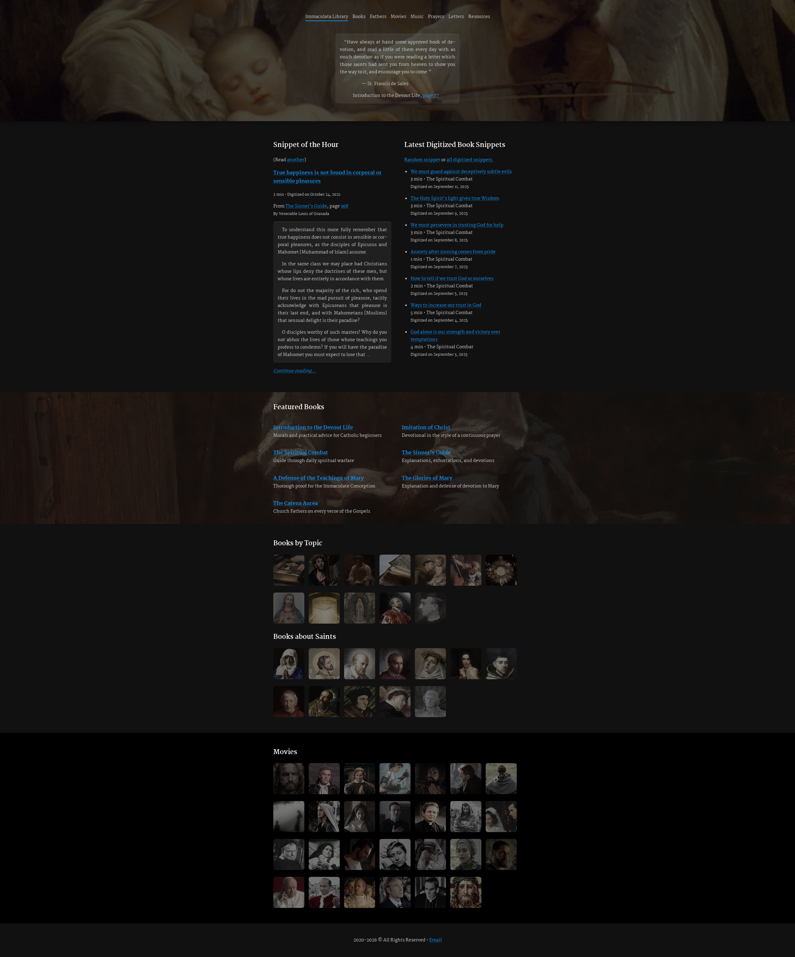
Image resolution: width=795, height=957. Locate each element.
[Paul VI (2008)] (324, 892)
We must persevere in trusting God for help (457, 225)
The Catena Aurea (295, 503)
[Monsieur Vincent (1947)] (288, 854)
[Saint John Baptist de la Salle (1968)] (395, 892)
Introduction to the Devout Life (313, 428)
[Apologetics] (465, 570)
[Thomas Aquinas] (395, 701)
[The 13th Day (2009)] (288, 816)
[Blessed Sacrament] (501, 570)
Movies (398, 17)
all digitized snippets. (470, 160)
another (295, 160)
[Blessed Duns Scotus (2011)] (501, 778)
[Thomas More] (359, 701)
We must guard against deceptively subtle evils (461, 172)
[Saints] (430, 570)
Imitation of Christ (426, 428)
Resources (479, 17)
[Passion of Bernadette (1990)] (465, 854)
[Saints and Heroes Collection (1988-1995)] (395, 778)
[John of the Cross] (501, 663)
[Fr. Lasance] (430, 608)
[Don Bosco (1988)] (430, 816)
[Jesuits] (395, 608)
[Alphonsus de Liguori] (395, 663)
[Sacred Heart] (288, 608)
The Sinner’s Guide (306, 206)
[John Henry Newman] (288, 701)
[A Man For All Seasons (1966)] (324, 778)
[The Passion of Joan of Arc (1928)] (395, 854)
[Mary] (288, 663)
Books (359, 17)
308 (344, 206)
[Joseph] (324, 663)
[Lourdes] (359, 608)
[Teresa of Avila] (465, 663)
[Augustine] (324, 701)
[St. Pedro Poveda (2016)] (395, 816)
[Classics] (288, 570)
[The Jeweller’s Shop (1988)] (501, 816)
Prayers (436, 17)
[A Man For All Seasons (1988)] (359, 778)
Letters (456, 17)
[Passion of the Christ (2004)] (288, 778)
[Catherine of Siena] (430, 663)
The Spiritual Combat (300, 453)
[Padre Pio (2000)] (501, 854)
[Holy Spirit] (324, 608)
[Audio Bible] (465, 892)
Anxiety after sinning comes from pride (453, 252)
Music (417, 17)
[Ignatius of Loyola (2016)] (430, 778)
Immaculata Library (326, 17)
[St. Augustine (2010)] (359, 854)
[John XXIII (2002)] (288, 892)
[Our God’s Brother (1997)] (465, 778)
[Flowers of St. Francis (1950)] (465, 816)
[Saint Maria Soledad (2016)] (359, 816)
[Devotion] (324, 570)
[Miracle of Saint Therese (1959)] (324, 854)
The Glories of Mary (427, 478)
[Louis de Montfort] (430, 701)
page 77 (431, 95)
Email (435, 940)
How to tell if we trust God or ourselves (452, 278)
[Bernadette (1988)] (324, 816)
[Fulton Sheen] (430, 892)
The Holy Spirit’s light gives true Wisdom (455, 198)
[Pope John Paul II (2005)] (359, 892)
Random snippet (422, 160)
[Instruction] (359, 570)
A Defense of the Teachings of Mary (318, 478)
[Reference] (395, 570)
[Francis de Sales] (359, 663)
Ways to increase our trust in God (446, 305)
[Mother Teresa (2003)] (430, 854)
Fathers (378, 17)
